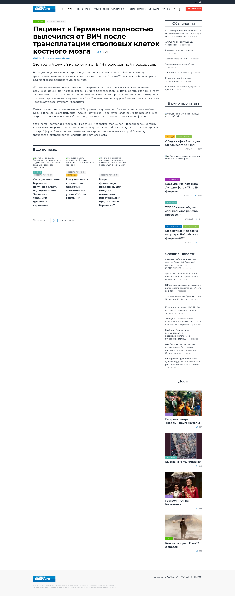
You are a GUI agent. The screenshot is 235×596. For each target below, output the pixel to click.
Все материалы (194, 9)
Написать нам (67, 220)
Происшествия (82, 9)
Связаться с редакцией (166, 577)
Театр (169, 415)
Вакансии (171, 203)
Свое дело (154, 9)
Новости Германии (55, 21)
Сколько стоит (183, 137)
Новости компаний (136, 9)
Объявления (117, 9)
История (166, 9)
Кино (169, 539)
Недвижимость (174, 226)
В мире (37, 172)
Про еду (170, 137)
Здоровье (38, 21)
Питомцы (71, 175)
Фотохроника (173, 179)
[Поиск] (200, 2)
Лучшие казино (101, 9)
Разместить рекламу (191, 577)
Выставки (171, 457)
